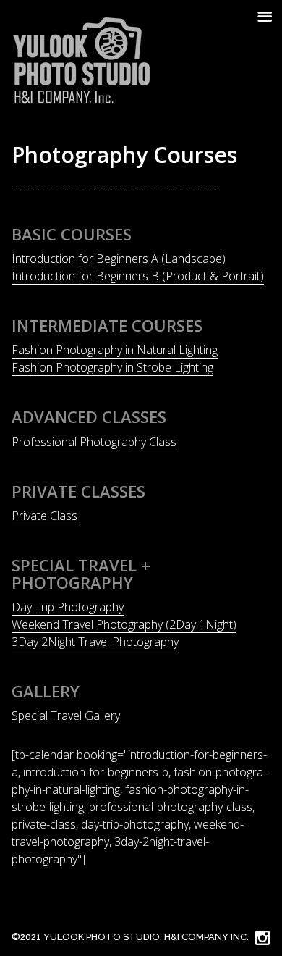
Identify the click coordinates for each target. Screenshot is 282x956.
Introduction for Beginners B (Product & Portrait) (138, 276)
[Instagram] (261, 937)
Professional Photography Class (94, 442)
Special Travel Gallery (66, 716)
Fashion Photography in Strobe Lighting (112, 367)
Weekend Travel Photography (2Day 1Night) (124, 624)
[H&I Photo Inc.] (82, 60)
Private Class (44, 516)
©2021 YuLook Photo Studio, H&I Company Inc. (130, 936)
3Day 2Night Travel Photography (95, 642)
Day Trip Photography (68, 607)
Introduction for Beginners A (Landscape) (119, 259)
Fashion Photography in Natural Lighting (115, 350)
